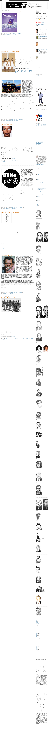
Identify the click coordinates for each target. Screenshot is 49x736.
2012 (37, 169)
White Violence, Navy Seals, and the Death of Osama (13, 338)
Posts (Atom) (6, 346)
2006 (37, 206)
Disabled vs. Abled (38, 140)
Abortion (37, 619)
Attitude (23, 291)
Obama (28, 338)
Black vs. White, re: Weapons (39, 142)
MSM (24, 71)
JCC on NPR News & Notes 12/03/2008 (41, 124)
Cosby (36, 625)
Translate (42, 19)
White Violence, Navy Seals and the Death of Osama (10, 297)
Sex (36, 650)
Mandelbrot (20, 247)
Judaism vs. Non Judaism (39, 145)
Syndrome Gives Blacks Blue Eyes (42, 42)
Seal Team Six (25, 338)
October (38, 174)
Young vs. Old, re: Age (38, 136)
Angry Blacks (16, 291)
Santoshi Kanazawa (19, 160)
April (38, 196)
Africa (36, 620)
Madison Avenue (21, 71)
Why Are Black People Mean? (6, 255)
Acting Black (29, 71)
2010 (37, 201)
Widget (39, 75)
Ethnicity (11, 120)
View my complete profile (40, 164)
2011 (37, 170)
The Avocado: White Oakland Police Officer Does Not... (42, 186)
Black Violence (20, 291)
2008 (37, 204)
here (7, 95)
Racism (15, 34)
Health (36, 635)
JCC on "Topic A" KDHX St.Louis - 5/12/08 (41, 127)
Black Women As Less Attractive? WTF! (8, 124)
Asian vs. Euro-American (39, 149)
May (38, 180)
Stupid (36, 653)
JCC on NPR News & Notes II (39, 131)
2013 (37, 168)
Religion (37, 648)
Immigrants (11, 293)
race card (37, 645)
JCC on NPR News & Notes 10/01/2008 (41, 125)
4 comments (20, 33)
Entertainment (6, 34)
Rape (36, 647)
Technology (27, 247)
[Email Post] (23, 33)
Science (37, 649)
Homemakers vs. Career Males (39, 146)
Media (13, 34)
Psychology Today (27, 160)
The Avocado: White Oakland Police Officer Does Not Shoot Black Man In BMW (15, 79)
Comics (37, 624)
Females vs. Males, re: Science (39, 141)
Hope (36, 636)
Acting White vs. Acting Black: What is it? (41, 24)
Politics (37, 644)
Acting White (3, 161)
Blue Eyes (23, 160)
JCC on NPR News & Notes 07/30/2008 (41, 126)
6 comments (20, 119)
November (38, 173)
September (38, 175)
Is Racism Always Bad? (5, 168)
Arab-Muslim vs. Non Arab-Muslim (40, 147)
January (38, 200)
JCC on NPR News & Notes (39, 132)
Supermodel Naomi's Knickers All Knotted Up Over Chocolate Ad (12, 11)
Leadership (37, 639)
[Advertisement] (8, 43)
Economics (37, 627)
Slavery (15, 208)
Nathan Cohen (27, 214)
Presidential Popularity (38, 143)
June (38, 179)
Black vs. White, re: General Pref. (40, 148)
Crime (9, 120)
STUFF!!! (42, 22)
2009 (37, 203)
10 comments (20, 207)
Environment (37, 632)
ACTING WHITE (27, 68)
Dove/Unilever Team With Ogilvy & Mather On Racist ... (41, 184)
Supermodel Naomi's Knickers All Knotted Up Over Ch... (41, 182)
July (38, 178)
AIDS (36, 621)
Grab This (37, 75)
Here (4, 331)
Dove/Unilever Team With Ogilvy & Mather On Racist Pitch (11, 51)
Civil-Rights (6, 120)
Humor (15, 120)
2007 (37, 205)
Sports (36, 652)
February (38, 199)
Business (37, 622)
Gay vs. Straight (38, 144)
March (38, 197)
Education (7, 293)
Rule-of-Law (21, 338)
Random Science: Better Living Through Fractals (10, 212)
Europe (10, 34)
